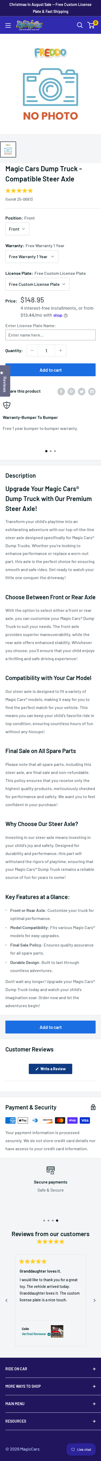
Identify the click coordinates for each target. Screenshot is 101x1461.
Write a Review (56, 1070)
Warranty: (34, 245)
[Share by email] (92, 391)
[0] (91, 25)
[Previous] (6, 1300)
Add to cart (51, 369)
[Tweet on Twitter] (81, 391)
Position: (20, 217)
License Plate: (45, 273)
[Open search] (80, 25)
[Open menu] (8, 25)
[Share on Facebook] (61, 391)
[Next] (94, 1300)
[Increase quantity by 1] (60, 350)
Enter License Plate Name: (30, 325)
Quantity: (14, 350)
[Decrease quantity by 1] (32, 350)
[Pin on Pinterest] (71, 391)
